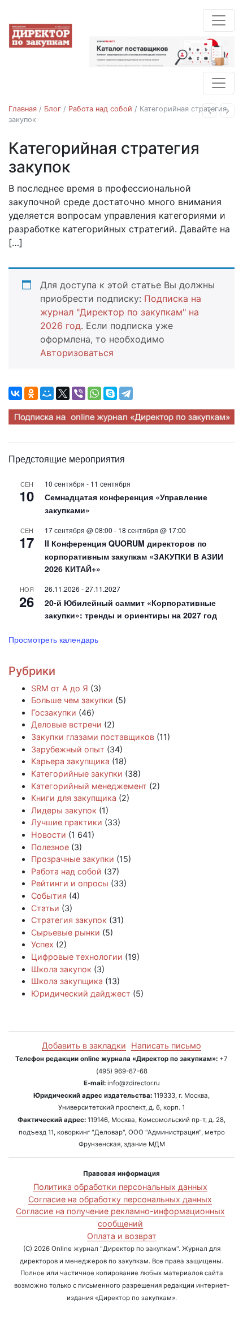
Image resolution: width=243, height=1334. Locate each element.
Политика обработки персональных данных (120, 1187)
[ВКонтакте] (15, 393)
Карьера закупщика (70, 761)
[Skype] (110, 393)
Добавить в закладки (84, 1045)
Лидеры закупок (64, 810)
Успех (42, 944)
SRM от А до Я (59, 688)
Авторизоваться (77, 352)
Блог (52, 109)
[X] (63, 393)
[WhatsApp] (94, 393)
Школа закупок (61, 969)
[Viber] (78, 393)
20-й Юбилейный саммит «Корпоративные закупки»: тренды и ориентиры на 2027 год (131, 609)
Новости (48, 834)
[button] (209, 110)
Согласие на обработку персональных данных (120, 1199)
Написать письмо (166, 1045)
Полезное (50, 847)
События (49, 895)
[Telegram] (126, 393)
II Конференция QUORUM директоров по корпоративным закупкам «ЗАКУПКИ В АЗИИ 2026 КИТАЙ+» (134, 556)
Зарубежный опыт (68, 749)
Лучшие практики (66, 822)
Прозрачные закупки (72, 859)
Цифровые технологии (77, 956)
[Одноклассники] (31, 393)
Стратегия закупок (69, 920)
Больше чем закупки (72, 700)
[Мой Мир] (47, 393)
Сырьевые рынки (65, 932)
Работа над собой (100, 109)
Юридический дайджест (81, 993)
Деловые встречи (66, 724)
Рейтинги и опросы (70, 883)
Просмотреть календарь (53, 639)
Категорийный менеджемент (89, 786)
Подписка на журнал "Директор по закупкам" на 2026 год (120, 312)
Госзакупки (53, 712)
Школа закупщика (67, 981)
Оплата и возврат (122, 1236)
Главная (22, 109)
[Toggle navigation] (219, 20)
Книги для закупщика (73, 798)
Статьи (45, 908)
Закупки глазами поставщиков (92, 737)
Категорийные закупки (77, 773)
